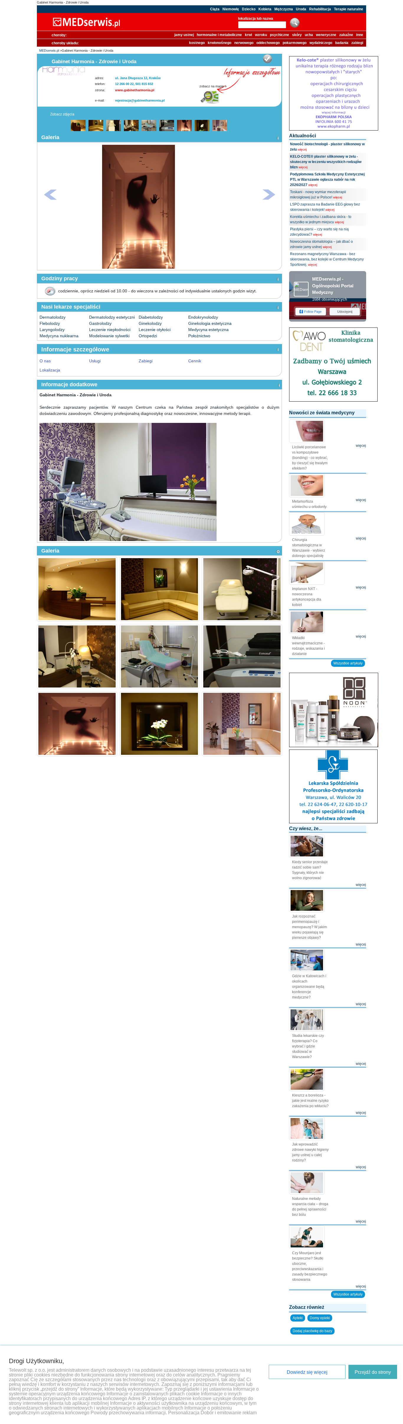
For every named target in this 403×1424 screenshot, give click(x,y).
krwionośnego (219, 43)
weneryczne (326, 35)
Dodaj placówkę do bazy (312, 1331)
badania (341, 43)
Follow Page (313, 311)
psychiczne (279, 35)
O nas (45, 361)
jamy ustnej (184, 35)
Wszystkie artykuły (348, 663)
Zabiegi (146, 361)
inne (359, 35)
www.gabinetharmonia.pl (134, 90)
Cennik (194, 361)
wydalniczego (320, 43)
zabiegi (357, 43)
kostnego (197, 43)
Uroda (301, 9)
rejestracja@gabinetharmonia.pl (140, 100)
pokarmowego (295, 43)
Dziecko (248, 9)
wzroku (261, 35)
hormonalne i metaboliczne (219, 35)
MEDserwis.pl (49, 50)
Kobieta (264, 9)
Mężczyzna (283, 9)
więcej (302, 149)
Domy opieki (320, 1318)
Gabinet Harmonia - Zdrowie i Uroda (63, 2)
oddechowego (268, 43)
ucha (309, 35)
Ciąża (214, 9)
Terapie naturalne (348, 9)
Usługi (95, 361)
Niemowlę (230, 9)
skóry (297, 35)
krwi (248, 35)
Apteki (298, 1318)
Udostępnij (344, 311)
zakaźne (346, 35)
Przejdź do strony (373, 1372)
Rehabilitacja (320, 9)
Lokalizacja (50, 370)
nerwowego (243, 43)
